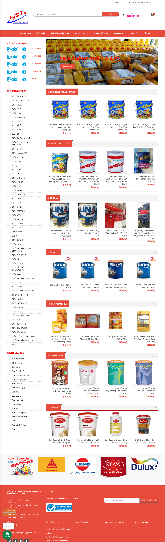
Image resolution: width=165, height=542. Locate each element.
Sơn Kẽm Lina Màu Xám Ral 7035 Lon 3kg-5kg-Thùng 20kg (60, 233)
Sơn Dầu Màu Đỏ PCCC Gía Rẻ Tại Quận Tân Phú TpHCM (116, 233)
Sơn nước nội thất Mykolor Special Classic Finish (116, 391)
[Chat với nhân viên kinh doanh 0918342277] (12, 49)
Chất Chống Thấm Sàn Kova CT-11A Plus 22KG (145, 441)
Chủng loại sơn (81, 33)
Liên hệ (146, 33)
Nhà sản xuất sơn (59, 33)
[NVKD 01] (24, 57)
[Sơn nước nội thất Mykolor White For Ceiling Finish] (87, 372)
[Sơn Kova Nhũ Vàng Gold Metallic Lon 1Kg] (115, 424)
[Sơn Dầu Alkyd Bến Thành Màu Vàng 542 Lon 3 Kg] (143, 160)
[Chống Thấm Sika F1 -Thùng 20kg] (115, 321)
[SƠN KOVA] (113, 468)
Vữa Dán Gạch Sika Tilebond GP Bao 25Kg (89, 337)
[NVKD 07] (24, 64)
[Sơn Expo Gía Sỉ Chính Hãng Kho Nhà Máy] (87, 269)
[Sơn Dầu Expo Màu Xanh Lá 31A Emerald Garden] (115, 269)
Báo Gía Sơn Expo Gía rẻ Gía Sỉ (60, 286)
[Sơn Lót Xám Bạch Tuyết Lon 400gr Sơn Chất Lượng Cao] (115, 109)
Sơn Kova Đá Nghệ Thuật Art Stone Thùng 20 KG (88, 441)
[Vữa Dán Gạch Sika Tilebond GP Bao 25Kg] (87, 321)
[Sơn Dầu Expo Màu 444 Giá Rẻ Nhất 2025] (143, 269)
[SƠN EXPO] (82, 466)
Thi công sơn (119, 33)
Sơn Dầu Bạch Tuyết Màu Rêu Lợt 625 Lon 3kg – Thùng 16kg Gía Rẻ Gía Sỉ (60, 179)
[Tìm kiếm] (110, 14)
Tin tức (135, 33)
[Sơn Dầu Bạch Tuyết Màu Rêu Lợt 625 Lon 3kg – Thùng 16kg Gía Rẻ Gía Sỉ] (60, 161)
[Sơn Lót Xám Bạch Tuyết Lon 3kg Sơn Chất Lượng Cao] (143, 109)
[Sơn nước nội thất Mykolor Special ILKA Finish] (143, 372)
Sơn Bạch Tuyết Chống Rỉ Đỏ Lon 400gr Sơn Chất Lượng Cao (60, 127)
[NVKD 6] (24, 72)
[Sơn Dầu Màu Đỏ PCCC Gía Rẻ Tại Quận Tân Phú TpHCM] (115, 215)
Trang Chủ (25, 33)
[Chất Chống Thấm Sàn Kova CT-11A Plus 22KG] (143, 424)
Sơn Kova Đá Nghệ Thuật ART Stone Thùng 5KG (60, 441)
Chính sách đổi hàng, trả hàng (57, 537)
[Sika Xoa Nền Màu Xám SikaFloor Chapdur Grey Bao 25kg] (143, 321)
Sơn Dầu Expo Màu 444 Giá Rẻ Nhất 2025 (145, 286)
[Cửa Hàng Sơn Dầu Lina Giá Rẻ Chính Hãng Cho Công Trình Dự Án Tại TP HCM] (143, 215)
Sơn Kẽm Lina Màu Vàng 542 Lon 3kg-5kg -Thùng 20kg (88, 233)
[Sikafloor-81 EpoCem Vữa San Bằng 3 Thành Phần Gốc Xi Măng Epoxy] (60, 321)
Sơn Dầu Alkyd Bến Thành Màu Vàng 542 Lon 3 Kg (145, 179)
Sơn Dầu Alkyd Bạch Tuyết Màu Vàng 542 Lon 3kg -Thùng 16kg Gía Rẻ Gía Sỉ (116, 180)
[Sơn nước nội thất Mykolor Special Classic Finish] (115, 372)
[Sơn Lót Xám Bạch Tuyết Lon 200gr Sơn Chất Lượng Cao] (87, 109)
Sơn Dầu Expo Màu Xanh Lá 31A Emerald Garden (116, 286)
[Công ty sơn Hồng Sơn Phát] (18, 18)
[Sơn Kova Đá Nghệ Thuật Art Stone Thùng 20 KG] (87, 424)
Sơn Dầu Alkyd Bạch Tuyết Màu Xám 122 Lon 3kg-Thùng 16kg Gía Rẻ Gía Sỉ (88, 180)
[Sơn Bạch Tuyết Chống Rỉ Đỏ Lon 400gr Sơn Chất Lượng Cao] (60, 109)
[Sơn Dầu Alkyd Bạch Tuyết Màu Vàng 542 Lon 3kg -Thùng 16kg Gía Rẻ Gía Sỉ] (115, 160)
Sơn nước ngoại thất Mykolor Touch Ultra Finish (62, 391)
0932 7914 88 (133, 16)
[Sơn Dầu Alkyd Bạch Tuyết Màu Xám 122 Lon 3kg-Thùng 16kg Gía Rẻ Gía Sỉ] (87, 160)
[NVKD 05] (24, 79)
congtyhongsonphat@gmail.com (141, 2)
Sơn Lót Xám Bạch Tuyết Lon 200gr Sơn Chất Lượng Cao (88, 127)
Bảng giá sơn (101, 33)
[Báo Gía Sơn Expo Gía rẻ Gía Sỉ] (60, 269)
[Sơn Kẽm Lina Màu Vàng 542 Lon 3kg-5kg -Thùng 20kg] (87, 215)
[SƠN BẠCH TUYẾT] (20, 466)
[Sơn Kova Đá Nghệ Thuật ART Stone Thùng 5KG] (60, 424)
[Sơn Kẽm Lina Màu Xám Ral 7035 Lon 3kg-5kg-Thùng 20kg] (60, 215)
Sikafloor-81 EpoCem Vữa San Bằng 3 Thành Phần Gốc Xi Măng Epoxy (59, 339)
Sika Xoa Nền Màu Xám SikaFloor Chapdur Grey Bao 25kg (144, 339)
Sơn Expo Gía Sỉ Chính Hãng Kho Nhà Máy (89, 286)
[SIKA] (51, 464)
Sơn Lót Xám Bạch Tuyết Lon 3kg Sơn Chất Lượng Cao (144, 127)
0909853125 (10, 510)
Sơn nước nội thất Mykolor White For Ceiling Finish (91, 391)
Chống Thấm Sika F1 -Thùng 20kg (117, 337)
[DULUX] (144, 463)
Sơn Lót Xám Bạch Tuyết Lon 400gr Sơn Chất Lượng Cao (116, 127)
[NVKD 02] (24, 49)
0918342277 (10, 514)
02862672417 (118, 2)
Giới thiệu (41, 33)
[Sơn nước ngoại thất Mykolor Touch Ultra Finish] (60, 373)
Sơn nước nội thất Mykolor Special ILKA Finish (146, 391)
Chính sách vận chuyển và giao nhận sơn (58, 531)
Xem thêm (67, 66)
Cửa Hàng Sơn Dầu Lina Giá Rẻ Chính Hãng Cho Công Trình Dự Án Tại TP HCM (144, 234)
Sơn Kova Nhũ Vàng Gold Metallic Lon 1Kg (116, 441)
